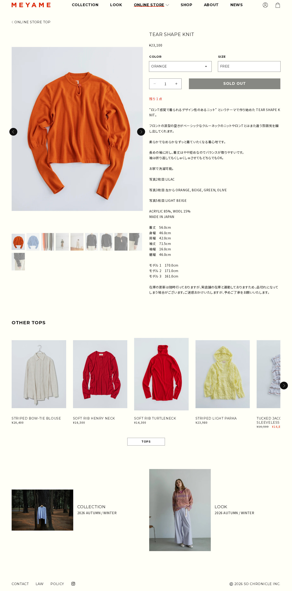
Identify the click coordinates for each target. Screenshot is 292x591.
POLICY (57, 584)
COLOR (155, 56)
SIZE (222, 56)
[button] (141, 132)
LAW (40, 584)
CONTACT (20, 584)
